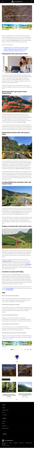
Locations (3, 407)
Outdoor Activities (5, 410)
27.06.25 (7, 18)
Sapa (12, 114)
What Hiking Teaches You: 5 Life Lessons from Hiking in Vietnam (16, 47)
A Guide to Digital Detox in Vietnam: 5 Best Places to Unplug (15, 49)
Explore (3, 423)
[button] (16, 399)
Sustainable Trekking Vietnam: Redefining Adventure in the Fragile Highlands (9, 395)
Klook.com (4, 346)
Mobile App (3, 421)
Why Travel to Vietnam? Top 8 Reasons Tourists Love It (14, 50)
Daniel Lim (23, 397)
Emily (4, 18)
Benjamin (20, 371)
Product (3, 412)
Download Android (5, 428)
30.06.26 (27, 397)
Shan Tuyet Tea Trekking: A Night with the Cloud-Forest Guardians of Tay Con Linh (25, 394)
